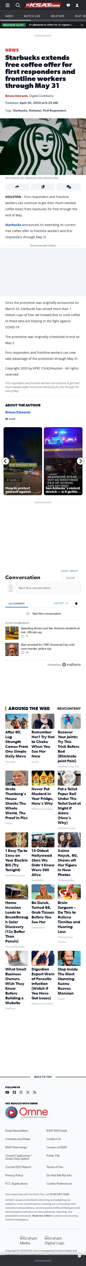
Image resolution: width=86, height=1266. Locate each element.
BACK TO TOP (43, 1077)
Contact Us (54, 1139)
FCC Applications (16, 1183)
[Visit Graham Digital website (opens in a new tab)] (55, 1240)
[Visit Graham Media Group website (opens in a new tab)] (30, 1240)
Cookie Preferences (59, 1183)
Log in (64, 571)
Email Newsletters (16, 1130)
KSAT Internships (16, 1147)
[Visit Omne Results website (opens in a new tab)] (43, 1113)
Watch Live (32, 16)
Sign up (74, 571)
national (35, 110)
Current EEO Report (18, 1167)
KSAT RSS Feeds (57, 1130)
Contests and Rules (17, 1139)
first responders (54, 110)
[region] (43, 619)
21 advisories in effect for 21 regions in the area (52, 24)
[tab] (16, 603)
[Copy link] (43, 186)
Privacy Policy (14, 1175)
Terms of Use (55, 1167)
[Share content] (17, 186)
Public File (53, 1155)
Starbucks (13, 225)
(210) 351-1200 (59, 1194)
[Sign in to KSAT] (77, 5)
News (9, 16)
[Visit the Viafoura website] (71, 664)
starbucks (20, 110)
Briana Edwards (16, 96)
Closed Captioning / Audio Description (18, 1157)
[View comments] (69, 186)
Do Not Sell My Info (59, 1175)
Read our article (41, 1215)
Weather (57, 16)
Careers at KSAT (57, 1147)
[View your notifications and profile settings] (76, 603)
